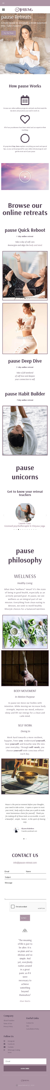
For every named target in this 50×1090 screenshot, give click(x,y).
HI (3, 3)
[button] (3, 9)
